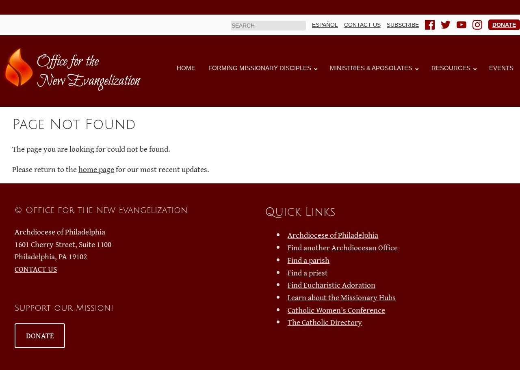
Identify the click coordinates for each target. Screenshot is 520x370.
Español (325, 25)
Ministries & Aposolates (371, 68)
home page (96, 169)
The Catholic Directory (325, 322)
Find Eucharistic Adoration (331, 284)
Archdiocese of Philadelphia (333, 235)
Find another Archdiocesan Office (343, 247)
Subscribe (403, 25)
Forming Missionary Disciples (259, 68)
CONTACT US (36, 269)
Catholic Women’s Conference (336, 310)
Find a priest (308, 272)
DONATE (40, 335)
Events (501, 68)
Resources (450, 68)
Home (186, 68)
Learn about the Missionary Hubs (342, 297)
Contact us (362, 25)
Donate (504, 25)
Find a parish (308, 260)
